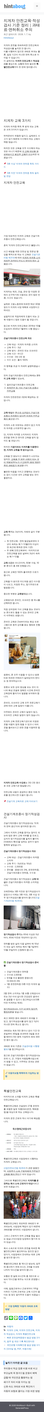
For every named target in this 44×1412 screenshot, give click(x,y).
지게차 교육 (12, 1330)
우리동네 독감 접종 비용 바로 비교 (21, 1368)
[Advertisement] (22, 94)
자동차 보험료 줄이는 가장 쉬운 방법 (22, 1391)
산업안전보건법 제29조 (15, 1168)
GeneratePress (22, 1408)
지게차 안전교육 (26, 1330)
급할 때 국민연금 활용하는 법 (18, 1377)
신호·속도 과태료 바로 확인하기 (19, 1386)
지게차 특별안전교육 (25, 1334)
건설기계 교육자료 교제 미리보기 (22, 801)
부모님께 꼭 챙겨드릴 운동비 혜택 (20, 1373)
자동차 (10, 1326)
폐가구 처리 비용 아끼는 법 (17, 1382)
